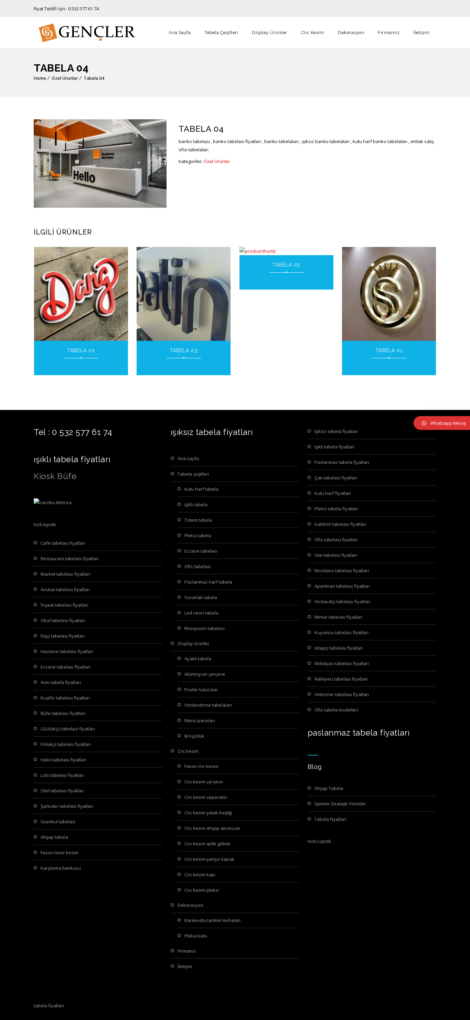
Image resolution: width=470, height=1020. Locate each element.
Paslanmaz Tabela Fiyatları (341, 462)
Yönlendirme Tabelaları (208, 705)
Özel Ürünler (65, 78)
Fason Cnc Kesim (201, 766)
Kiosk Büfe (55, 476)
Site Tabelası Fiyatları (335, 555)
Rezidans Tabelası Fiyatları (341, 570)
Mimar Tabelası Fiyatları (338, 617)
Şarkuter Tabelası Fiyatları (67, 806)
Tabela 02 (81, 350)
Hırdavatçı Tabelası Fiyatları (342, 601)
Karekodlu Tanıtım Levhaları (212, 920)
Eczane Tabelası (200, 551)
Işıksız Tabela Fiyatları (336, 431)
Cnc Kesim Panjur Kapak (209, 859)
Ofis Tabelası (197, 566)
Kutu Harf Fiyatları (332, 493)
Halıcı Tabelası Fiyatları (63, 760)
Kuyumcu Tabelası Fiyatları (341, 632)
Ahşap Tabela (54, 837)
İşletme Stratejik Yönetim (340, 804)
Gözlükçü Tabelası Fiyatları (68, 729)
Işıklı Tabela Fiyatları (334, 447)
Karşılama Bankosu (61, 868)
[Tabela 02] (81, 294)
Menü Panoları (199, 720)
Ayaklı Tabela (197, 658)
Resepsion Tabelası (204, 628)
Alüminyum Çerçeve (204, 674)
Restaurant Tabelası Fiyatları (70, 558)
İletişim (421, 32)
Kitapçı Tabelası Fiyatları (338, 648)
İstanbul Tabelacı (58, 821)
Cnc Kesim (312, 32)
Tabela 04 (94, 78)
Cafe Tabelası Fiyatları (63, 543)
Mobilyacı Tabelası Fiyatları (341, 663)
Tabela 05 (286, 265)
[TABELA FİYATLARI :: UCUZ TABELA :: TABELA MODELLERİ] (85, 32)
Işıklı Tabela (195, 504)
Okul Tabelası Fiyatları (63, 620)
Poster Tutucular (201, 689)
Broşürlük (194, 736)
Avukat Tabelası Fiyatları (65, 589)
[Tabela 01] (389, 294)
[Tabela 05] (286, 251)
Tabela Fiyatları (330, 819)
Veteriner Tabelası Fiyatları (341, 694)
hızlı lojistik (45, 524)
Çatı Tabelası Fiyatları (335, 478)
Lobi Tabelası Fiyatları (62, 775)
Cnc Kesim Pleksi (201, 890)
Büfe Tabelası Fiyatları (63, 713)
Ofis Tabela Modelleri (336, 710)
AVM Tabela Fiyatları (61, 682)
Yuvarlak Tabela (200, 597)
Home (40, 78)
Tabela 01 (389, 350)
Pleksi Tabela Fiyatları (336, 509)
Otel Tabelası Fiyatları (62, 791)
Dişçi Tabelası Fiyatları (63, 636)
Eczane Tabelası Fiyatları (65, 667)
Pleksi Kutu (195, 936)
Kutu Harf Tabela (201, 489)
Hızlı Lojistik (319, 841)
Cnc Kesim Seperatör (205, 797)
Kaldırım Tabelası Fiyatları (340, 524)
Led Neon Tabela (201, 613)
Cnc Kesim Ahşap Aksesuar (212, 828)
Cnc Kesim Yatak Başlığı (208, 813)
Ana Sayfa (180, 32)
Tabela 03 (183, 350)
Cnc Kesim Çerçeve (203, 782)
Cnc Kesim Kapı (199, 874)
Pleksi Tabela (197, 535)
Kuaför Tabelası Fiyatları (65, 698)
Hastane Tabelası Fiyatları (67, 651)
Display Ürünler (269, 32)
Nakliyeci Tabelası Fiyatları (341, 679)
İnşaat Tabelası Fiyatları (64, 605)
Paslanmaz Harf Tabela (208, 582)
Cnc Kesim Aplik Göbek (207, 843)
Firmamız (388, 32)
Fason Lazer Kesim (59, 852)
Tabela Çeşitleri (221, 32)
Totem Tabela (198, 520)
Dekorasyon (351, 32)
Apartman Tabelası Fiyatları (342, 586)
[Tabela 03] (184, 294)
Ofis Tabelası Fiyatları (336, 539)
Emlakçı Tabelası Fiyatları (66, 744)
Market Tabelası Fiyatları (65, 574)
